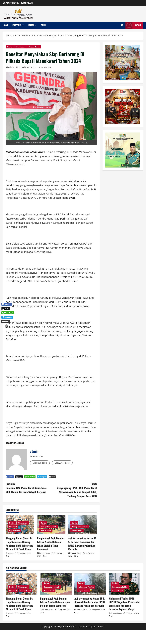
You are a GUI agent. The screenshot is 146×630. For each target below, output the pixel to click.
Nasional (13, 527)
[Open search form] (122, 25)
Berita (9, 47)
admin (11, 67)
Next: (77, 490)
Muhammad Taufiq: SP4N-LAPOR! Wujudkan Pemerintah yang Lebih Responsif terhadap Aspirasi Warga (124, 604)
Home (5, 25)
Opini (43, 25)
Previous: (26, 488)
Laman (31, 25)
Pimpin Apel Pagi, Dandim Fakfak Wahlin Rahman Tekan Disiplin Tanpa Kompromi (50, 543)
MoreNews (83, 626)
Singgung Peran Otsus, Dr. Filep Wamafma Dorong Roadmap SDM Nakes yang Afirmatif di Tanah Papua (19, 543)
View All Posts (62, 462)
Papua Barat (34, 47)
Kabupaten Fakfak (48, 527)
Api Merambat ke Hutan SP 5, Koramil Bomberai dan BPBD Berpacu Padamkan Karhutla (82, 543)
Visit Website (40, 462)
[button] (6, 326)
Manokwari (20, 47)
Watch (138, 25)
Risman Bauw (44, 553)
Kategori (17, 25)
